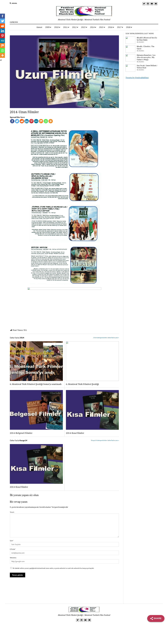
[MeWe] (36, 121)
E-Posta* (12, 549)
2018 (128, 27)
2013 (83, 27)
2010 (56, 27)
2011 (65, 27)
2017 (119, 27)
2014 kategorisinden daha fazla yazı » (106, 337)
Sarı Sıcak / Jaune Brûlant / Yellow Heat (147, 66)
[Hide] (1, 60)
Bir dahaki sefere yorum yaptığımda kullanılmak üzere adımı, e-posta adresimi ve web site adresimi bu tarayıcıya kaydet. (53, 568)
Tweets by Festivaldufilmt (137, 77)
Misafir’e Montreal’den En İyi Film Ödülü (147, 39)
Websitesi (13, 558)
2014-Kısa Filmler (75, 432)
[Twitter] (17, 121)
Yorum (12, 512)
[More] (50, 121)
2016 (110, 27)
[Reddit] (22, 121)
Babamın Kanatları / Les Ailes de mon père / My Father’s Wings (146, 57)
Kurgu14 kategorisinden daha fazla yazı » (105, 440)
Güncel (39, 27)
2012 (74, 27)
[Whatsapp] (46, 121)
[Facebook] (12, 121)
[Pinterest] (31, 121)
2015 (101, 27)
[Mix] (41, 121)
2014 (92, 27)
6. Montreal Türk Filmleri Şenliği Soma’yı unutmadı (35, 384)
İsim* (11, 541)
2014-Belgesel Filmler (21, 432)
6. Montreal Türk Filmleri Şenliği (82, 384)
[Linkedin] (26, 121)
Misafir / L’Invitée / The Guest (145, 47)
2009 (47, 27)
